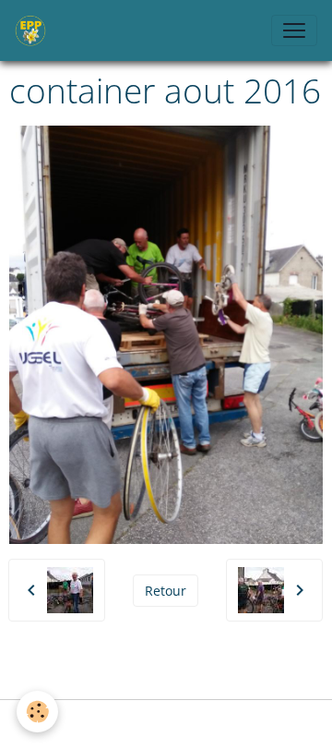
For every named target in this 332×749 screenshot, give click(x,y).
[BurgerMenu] (294, 30)
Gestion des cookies (166, 724)
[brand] (34, 30)
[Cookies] (37, 711)
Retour (165, 590)
